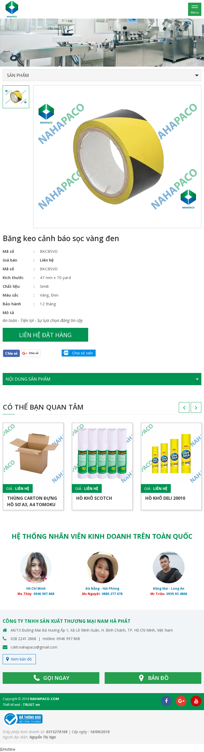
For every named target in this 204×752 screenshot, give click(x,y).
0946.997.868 (43, 594)
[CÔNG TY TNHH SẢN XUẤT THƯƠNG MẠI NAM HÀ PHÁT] (12, 8)
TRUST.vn (31, 704)
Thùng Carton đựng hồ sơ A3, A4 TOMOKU (32, 501)
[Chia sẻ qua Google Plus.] (31, 352)
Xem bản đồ (21, 659)
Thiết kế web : (12, 704)
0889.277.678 (112, 594)
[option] (102, 43)
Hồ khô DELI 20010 (165, 498)
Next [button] (191, 409)
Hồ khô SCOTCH (94, 498)
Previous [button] (179, 409)
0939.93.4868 (176, 594)
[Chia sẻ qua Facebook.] (11, 353)
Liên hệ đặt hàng (45, 335)
